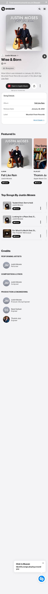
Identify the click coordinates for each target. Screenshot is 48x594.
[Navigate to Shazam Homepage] (8, 9)
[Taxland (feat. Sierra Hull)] (7, 206)
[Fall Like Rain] (16, 161)
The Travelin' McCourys (21, 233)
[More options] (40, 86)
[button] (46, 2)
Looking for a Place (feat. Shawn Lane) (28, 217)
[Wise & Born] (44, 56)
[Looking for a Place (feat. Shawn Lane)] (7, 219)
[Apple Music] (5, 182)
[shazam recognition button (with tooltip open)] (41, 578)
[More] (40, 208)
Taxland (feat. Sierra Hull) (22, 203)
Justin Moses (17, 205)
